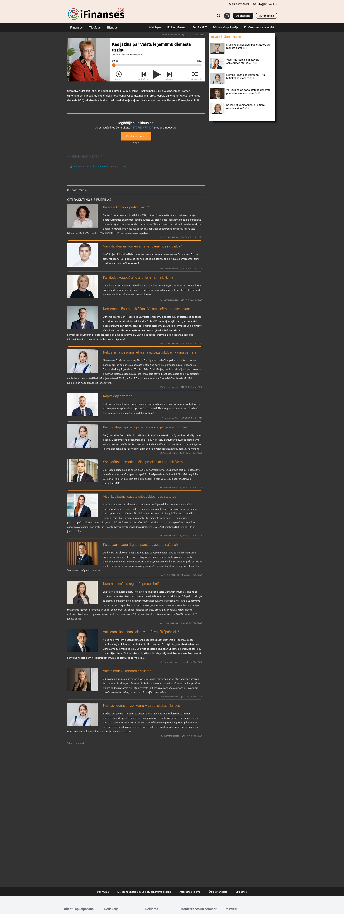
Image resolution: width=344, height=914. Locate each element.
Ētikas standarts (218, 891)
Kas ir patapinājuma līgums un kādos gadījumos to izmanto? (148, 427)
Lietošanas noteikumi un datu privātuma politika (144, 891)
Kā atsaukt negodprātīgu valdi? (126, 207)
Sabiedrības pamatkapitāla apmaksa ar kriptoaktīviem (143, 462)
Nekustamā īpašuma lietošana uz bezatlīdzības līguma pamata (149, 352)
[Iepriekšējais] (144, 74)
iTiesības (95, 27)
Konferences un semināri (259, 27)
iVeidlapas (155, 27)
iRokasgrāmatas (177, 27)
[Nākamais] (169, 74)
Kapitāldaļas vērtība (117, 396)
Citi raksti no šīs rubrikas (89, 200)
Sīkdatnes (241, 891)
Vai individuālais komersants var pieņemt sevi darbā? (142, 246)
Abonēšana (243, 15)
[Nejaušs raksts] (195, 74)
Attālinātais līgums (190, 891)
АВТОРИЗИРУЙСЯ (142, 127)
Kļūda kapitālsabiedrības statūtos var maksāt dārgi (248, 46)
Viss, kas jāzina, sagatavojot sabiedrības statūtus (139, 496)
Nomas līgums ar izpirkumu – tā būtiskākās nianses (141, 705)
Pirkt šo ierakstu (136, 136)
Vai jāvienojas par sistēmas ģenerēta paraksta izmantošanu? (248, 91)
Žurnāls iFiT (200, 27)
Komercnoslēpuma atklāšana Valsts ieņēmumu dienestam (146, 309)
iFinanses (76, 27)
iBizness (112, 27)
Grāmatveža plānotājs (225, 27)
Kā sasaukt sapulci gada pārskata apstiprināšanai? (140, 545)
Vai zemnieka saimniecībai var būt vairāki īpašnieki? (141, 632)
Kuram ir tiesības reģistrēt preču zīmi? (131, 584)
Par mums (103, 891)
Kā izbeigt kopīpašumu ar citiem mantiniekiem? (138, 277)
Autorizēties (266, 15)
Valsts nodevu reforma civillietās (127, 671)
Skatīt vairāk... (77, 743)
